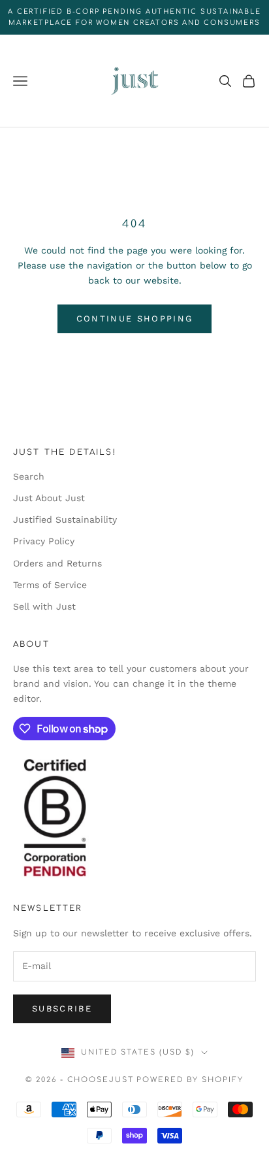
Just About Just (49, 498)
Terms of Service (50, 585)
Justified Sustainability (65, 519)
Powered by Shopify (190, 1080)
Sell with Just (44, 606)
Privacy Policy (43, 541)
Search (28, 476)
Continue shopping (134, 318)
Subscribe (62, 1008)
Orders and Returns (57, 563)
